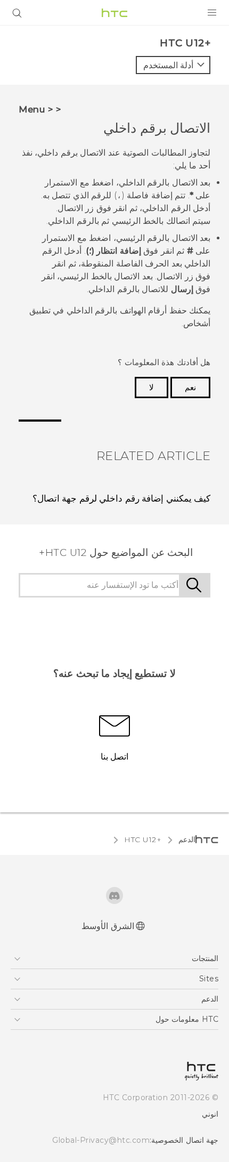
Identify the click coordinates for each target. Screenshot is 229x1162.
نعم (190, 387)
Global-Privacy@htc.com (101, 1140)
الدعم (186, 839)
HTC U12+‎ (142, 839)
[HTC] (114, 12)
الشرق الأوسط (107, 926)
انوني (210, 1114)
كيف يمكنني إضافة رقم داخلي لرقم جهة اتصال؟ (121, 498)
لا (151, 387)
